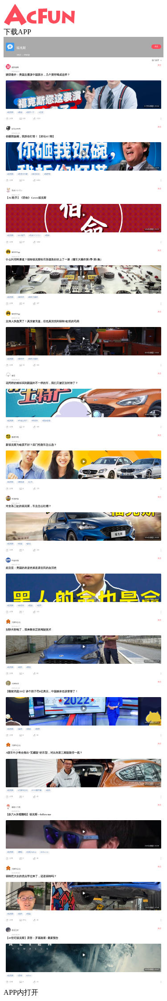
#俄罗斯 (47, 174)
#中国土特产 (23, 421)
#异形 (20, 976)
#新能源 (21, 482)
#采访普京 (36, 174)
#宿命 (47, 235)
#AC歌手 (21, 235)
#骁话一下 (30, 112)
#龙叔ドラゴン (35, 235)
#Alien (28, 976)
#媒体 (20, 729)
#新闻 (37, 729)
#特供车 (35, 421)
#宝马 (30, 482)
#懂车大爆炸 (33, 297)
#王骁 (41, 112)
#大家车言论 (23, 790)
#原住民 (21, 605)
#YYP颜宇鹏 (36, 790)
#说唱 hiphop (31, 852)
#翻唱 (20, 852)
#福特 (20, 667)
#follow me (45, 852)
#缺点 (28, 544)
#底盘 (28, 914)
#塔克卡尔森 (23, 174)
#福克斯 (10, 112)
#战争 (39, 605)
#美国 (20, 112)
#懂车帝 (21, 297)
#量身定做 (46, 421)
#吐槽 (20, 544)
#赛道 (28, 667)
